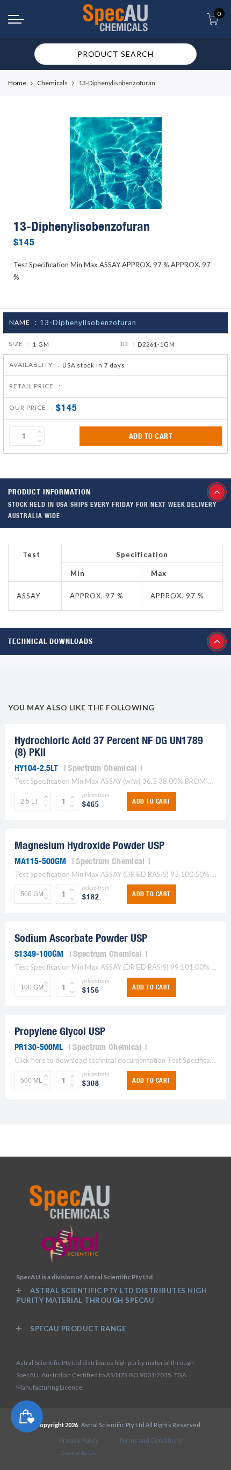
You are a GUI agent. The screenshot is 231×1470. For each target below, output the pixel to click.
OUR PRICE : (31, 407)
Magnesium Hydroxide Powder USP (89, 845)
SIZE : (19, 344)
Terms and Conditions (150, 1440)
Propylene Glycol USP (60, 1031)
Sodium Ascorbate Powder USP (81, 937)
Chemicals (52, 83)
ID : (128, 344)
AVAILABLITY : (34, 365)
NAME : (23, 322)
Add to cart (151, 436)
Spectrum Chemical (102, 767)
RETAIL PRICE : (35, 386)
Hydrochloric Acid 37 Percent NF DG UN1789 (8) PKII (109, 746)
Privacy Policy (78, 1440)
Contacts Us (78, 1453)
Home (17, 83)
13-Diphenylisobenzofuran (88, 322)
